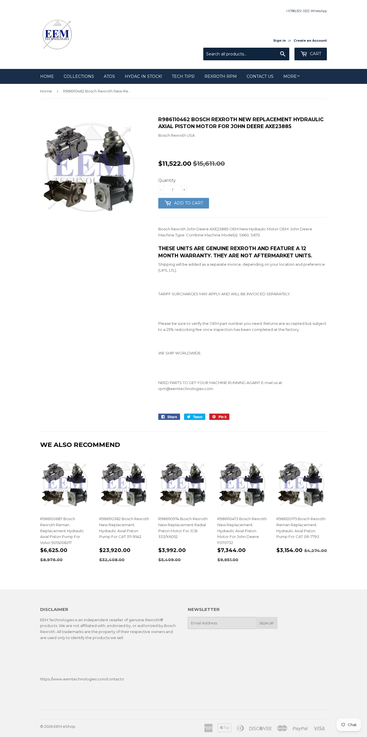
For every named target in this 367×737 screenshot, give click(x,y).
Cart (315, 53)
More (290, 76)
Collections (79, 76)
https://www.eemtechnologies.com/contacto (82, 679)
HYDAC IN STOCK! (143, 76)
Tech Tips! (183, 76)
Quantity (167, 180)
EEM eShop (64, 726)
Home (47, 76)
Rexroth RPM (220, 76)
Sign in (279, 40)
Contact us (260, 76)
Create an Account (310, 40)
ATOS (109, 76)
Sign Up (266, 623)
